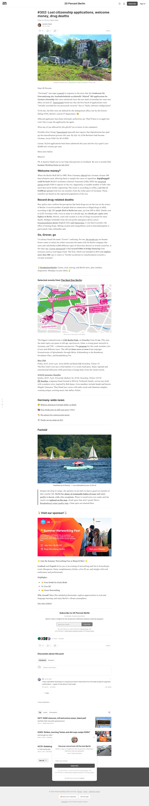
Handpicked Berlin (48, 267)
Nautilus (44, 381)
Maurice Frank (47, 24)
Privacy (79, 792)
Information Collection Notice (74, 772)
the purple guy (92, 239)
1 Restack (61, 638)
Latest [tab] (45, 712)
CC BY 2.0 (93, 485)
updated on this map (58, 500)
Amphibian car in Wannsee (61, 485)
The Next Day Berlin (71, 280)
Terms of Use (84, 770)
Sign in (142, 4)
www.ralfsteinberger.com (81, 485)
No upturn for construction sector (55, 415)
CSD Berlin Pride (70, 340)
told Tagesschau (77, 222)
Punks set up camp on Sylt (52, 420)
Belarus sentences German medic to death (58, 404)
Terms (85, 792)
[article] (74, 722)
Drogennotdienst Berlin (48, 222)
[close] (94, 737)
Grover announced (57, 248)
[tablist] (46, 660)
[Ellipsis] (110, 679)
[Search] (120, 4)
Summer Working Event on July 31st (53, 165)
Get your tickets (44, 603)
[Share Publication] (124, 4)
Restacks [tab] (51, 660)
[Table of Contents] (2, 403)
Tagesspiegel (58, 102)
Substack (64, 802)
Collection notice (94, 792)
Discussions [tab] (53, 712)
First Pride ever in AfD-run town (55, 409)
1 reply (46, 693)
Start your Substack (69, 797)
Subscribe (132, 4)
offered (84, 175)
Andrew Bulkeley (48, 723)
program (83, 346)
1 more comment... (44, 702)
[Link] (34, 170)
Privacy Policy (90, 772)
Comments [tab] (42, 660)
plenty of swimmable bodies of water (80, 494)
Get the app (84, 797)
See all (41, 760)
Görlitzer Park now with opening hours (51, 721)
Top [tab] (40, 712)
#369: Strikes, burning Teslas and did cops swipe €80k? (64, 732)
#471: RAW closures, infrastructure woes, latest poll (62, 718)
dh (43, 679)
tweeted (60, 93)
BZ (50, 210)
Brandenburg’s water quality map (54, 503)
